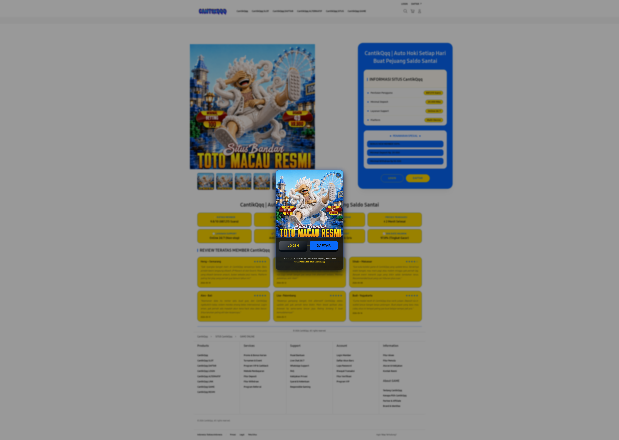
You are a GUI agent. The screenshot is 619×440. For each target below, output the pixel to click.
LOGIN (293, 245)
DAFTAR (324, 245)
